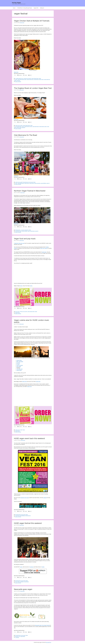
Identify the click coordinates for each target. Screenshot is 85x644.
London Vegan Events (34, 78)
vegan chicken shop (30, 79)
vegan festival (36, 79)
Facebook (31, 566)
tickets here (24, 381)
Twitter (43, 566)
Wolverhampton (28, 515)
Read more (16, 72)
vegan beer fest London (28, 126)
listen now (30, 386)
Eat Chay (18, 362)
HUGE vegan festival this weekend (28, 523)
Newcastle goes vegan (23, 589)
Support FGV (36, 7)
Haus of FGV (17, 311)
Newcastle (17, 636)
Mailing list (42, 7)
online (21, 285)
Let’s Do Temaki (19, 365)
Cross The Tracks (43, 248)
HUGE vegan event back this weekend (29, 438)
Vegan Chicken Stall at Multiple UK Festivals (31, 21)
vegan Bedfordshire (21, 183)
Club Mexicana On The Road (25, 135)
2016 (16, 581)
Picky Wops (18, 366)
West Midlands (22, 515)
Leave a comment (18, 81)
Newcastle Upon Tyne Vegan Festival (42, 625)
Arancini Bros (19, 360)
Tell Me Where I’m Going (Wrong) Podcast (24, 7)
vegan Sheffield (43, 183)
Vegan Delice (19, 370)
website (44, 497)
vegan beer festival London (22, 79)
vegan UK (18, 80)
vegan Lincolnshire (37, 183)
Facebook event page (24, 497)
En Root (18, 364)
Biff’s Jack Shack (19, 361)
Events (14, 7)
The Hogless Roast (18, 126)
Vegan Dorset (26, 183)
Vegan (40, 78)
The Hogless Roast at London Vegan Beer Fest (33, 88)
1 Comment (17, 637)
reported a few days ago (19, 243)
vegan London (41, 79)
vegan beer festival (36, 126)
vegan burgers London (43, 126)
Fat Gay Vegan (16, 2)
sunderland (22, 581)
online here (44, 252)
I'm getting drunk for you (19, 78)
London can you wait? (27, 78)
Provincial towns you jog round (28, 182)
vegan (16, 79)
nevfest (18, 581)
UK (19, 636)
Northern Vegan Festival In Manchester (30, 191)
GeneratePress (48, 642)
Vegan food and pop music (25, 239)
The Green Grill (19, 369)
